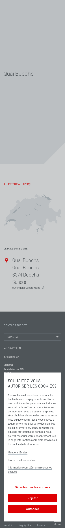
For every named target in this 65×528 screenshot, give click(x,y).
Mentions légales (17, 452)
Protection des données (21, 460)
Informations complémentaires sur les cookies (30, 469)
